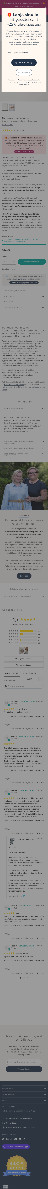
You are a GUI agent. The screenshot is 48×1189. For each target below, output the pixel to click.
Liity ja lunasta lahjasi (24, 62)
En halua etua (24, 72)
